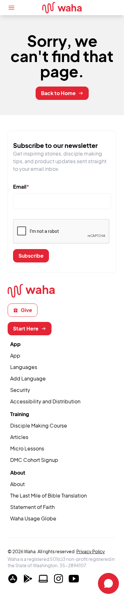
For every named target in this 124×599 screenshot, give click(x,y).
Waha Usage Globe (33, 518)
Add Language (28, 378)
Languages (23, 367)
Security (20, 390)
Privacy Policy (90, 551)
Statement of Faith (32, 507)
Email (21, 186)
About (17, 484)
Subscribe (31, 255)
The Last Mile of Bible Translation (48, 495)
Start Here (25, 328)
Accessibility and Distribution (45, 401)
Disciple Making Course (38, 425)
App (15, 355)
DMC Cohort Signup (34, 459)
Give (26, 310)
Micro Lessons (27, 448)
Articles (19, 437)
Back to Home (58, 93)
